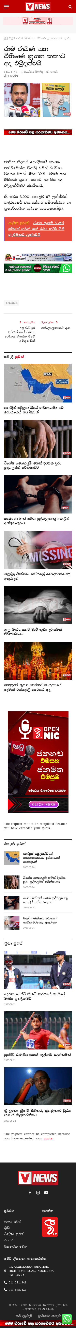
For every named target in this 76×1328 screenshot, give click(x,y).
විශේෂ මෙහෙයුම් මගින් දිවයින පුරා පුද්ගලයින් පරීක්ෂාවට (32, 465)
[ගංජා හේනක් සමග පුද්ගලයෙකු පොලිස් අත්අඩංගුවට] (38, 494)
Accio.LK (47, 1309)
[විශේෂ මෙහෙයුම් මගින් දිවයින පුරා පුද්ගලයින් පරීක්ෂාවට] (38, 439)
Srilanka (11, 302)
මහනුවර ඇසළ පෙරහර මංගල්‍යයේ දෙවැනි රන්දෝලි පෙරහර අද (32, 687)
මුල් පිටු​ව (9, 38)
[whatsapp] (38, 268)
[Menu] (6, 6)
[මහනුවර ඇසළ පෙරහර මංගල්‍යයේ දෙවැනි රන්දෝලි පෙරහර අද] (38, 661)
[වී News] (38, 6)
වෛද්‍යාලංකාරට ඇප (56, 328)
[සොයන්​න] (70, 6)
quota (46, 828)
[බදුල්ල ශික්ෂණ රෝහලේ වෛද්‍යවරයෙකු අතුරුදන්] (38, 550)
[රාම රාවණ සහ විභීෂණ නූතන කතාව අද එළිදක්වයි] (38, 100)
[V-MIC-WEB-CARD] (38, 762)
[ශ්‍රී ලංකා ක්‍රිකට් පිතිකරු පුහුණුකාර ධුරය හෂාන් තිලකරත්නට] (38, 1086)
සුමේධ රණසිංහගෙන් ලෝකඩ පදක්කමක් (37, 1055)
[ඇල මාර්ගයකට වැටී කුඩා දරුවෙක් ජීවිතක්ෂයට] (38, 605)
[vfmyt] (38, 21)
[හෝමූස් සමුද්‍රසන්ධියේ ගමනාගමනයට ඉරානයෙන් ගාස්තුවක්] (38, 383)
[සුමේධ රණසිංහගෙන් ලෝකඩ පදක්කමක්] (38, 1030)
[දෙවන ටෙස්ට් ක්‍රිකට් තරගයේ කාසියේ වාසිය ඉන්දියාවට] (38, 970)
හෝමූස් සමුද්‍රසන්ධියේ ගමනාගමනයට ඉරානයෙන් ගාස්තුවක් (34, 410)
